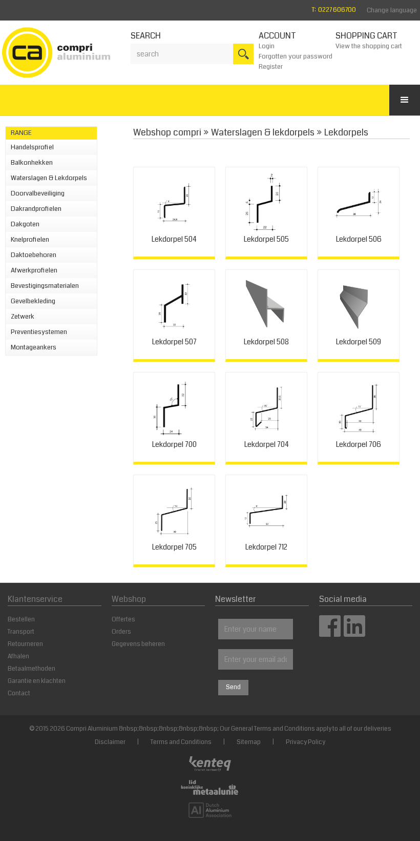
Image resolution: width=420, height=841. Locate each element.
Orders (121, 632)
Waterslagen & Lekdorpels (49, 178)
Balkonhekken (32, 162)
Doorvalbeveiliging (38, 193)
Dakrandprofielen (36, 208)
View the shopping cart (368, 46)
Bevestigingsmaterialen (45, 285)
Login (267, 46)
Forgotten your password (295, 56)
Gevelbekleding (33, 301)
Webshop (129, 599)
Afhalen (18, 656)
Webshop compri (167, 132)
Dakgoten (25, 224)
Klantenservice (35, 599)
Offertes (123, 619)
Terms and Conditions (181, 742)
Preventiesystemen (39, 332)
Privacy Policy (305, 742)
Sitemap (249, 742)
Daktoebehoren (33, 255)
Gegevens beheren (138, 644)
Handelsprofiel (32, 147)
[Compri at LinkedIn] (354, 633)
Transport (21, 632)
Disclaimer (110, 742)
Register (271, 66)
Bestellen (21, 619)
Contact (19, 693)
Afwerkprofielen (34, 270)
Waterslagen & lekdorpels (262, 132)
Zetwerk (22, 316)
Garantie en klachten (37, 681)
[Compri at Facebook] (330, 633)
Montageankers (33, 347)
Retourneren (25, 644)
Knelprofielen (30, 239)
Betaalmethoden (31, 668)
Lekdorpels (346, 132)
